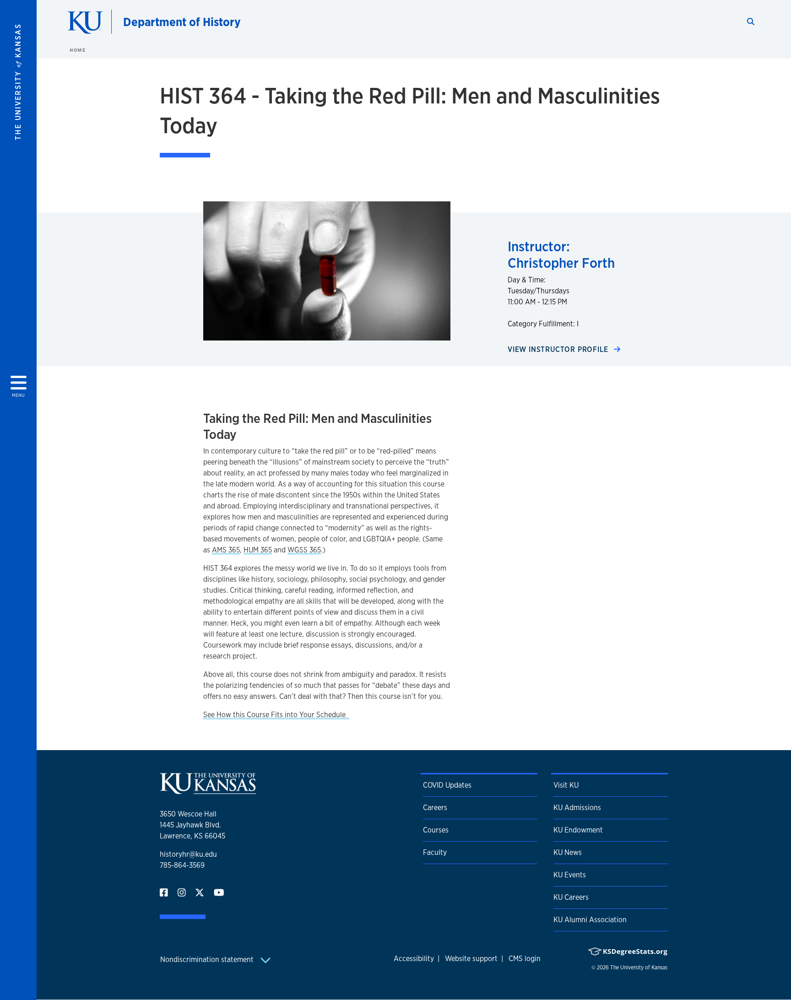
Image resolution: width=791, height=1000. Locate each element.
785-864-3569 (182, 865)
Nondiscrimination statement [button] (207, 959)
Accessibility (414, 958)
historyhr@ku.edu (188, 854)
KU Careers (571, 897)
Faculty (435, 852)
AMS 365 (226, 550)
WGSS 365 (304, 550)
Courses (436, 830)
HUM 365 (258, 550)
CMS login (525, 958)
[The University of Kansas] (208, 790)
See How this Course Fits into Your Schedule (275, 714)
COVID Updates (447, 785)
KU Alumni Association (590, 919)
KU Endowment (578, 830)
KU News (567, 852)
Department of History (182, 22)
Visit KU (566, 785)
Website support (471, 958)
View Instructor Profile (559, 349)
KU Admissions (577, 807)
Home (77, 50)
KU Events (569, 875)
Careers (435, 807)
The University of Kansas (638, 967)
